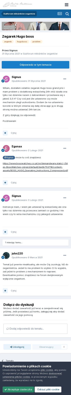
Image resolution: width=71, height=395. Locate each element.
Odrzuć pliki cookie (48, 389)
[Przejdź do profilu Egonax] (6, 148)
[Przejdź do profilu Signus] (6, 79)
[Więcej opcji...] (64, 79)
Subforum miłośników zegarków (40, 53)
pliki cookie (47, 370)
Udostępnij (18, 347)
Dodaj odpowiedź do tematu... (26, 328)
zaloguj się (46, 311)
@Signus (8, 157)
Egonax (17, 146)
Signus (13, 50)
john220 (17, 253)
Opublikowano (29, 81)
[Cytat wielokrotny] (5, 133)
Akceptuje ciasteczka (19, 389)
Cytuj (13, 132)
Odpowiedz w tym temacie (36, 64)
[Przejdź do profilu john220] (6, 255)
